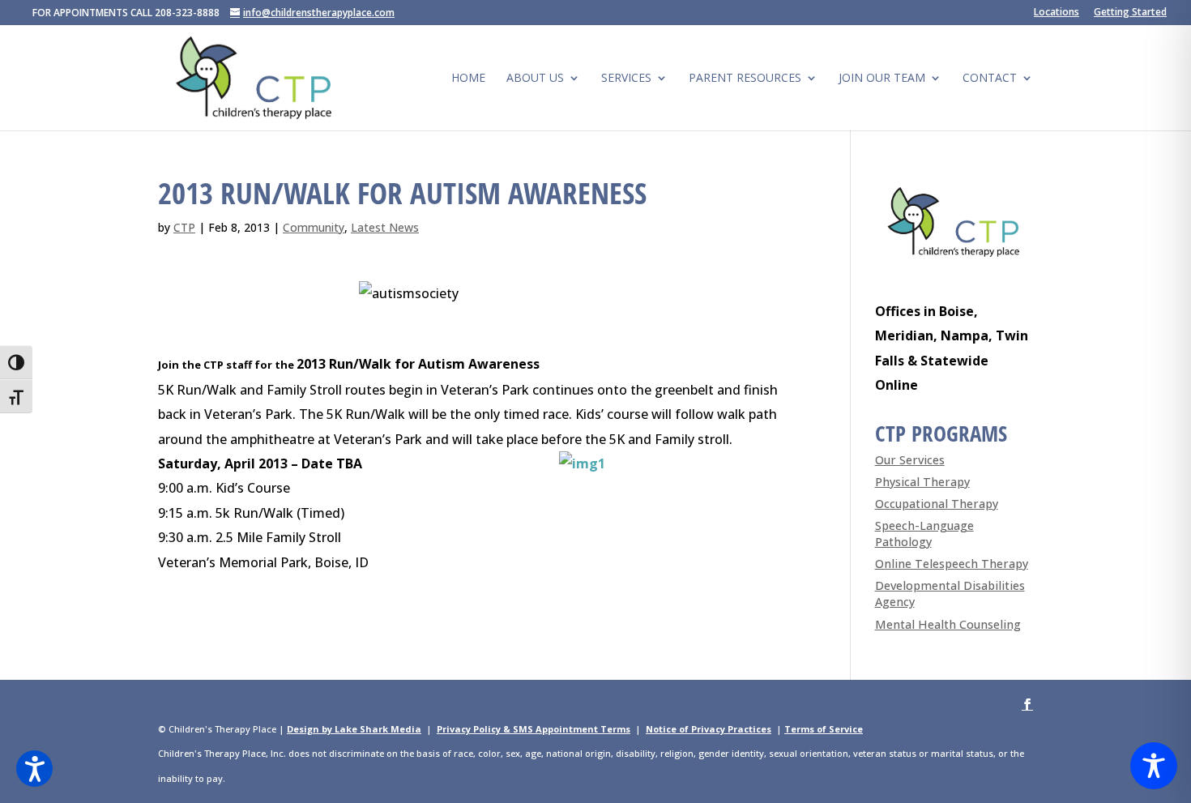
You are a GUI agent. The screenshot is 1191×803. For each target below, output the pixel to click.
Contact (990, 78)
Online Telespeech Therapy (951, 563)
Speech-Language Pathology (924, 533)
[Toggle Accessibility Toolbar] (1154, 766)
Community (313, 227)
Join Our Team (882, 78)
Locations (1056, 13)
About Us (535, 78)
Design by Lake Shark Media (354, 729)
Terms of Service (823, 729)
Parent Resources (745, 78)
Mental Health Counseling (948, 624)
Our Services (910, 460)
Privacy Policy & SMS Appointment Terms (533, 729)
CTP (184, 227)
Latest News (385, 227)
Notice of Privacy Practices (708, 729)
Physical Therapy (922, 481)
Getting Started (1130, 13)
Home (468, 78)
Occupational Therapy (936, 503)
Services (626, 78)
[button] (34, 768)
